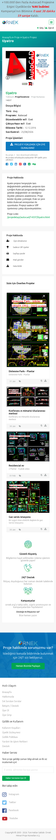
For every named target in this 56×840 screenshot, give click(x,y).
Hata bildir (17, 266)
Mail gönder (18, 260)
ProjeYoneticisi (22, 97)
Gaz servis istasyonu (20, 517)
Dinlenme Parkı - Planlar (21, 371)
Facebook (14, 810)
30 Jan (13, 426)
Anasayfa (6, 37)
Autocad (22, 115)
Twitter (12, 802)
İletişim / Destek (10, 706)
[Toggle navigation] (51, 22)
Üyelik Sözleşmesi (11, 732)
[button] (9, 66)
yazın (34, 615)
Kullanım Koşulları (11, 728)
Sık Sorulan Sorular (12, 701)
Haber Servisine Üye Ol (16, 778)
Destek (5, 746)
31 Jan (13, 381)
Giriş (41, 28)
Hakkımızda (8, 696)
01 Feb (13, 476)
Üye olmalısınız (20, 241)
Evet (30, 119)
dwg (15, 111)
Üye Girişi (6, 715)
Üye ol (51, 28)
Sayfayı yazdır (19, 253)
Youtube (13, 818)
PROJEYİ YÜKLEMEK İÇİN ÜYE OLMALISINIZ (30, 146)
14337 (8, 100)
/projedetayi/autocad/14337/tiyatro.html (28, 217)
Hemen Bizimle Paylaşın (28, 666)
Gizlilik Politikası (10, 737)
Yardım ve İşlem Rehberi (14, 741)
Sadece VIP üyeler (21, 247)
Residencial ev (16, 465)
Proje (17, 37)
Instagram (14, 794)
